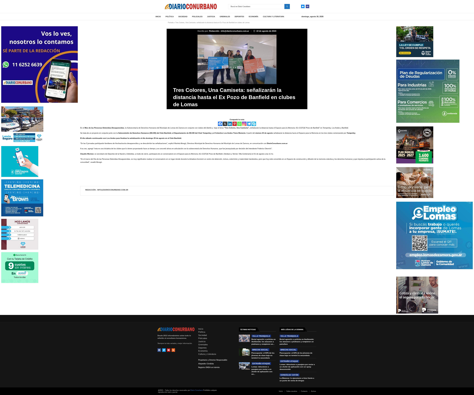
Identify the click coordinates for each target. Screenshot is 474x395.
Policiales (197, 17)
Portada (170, 22)
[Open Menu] (307, 6)
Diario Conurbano (196, 390)
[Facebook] (220, 124)
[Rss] (173, 350)
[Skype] (254, 124)
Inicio (158, 17)
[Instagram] (244, 124)
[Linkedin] (230, 124)
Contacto (304, 391)
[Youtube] (168, 350)
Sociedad (182, 17)
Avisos (313, 391)
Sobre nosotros (291, 391)
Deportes (239, 17)
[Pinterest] (234, 124)
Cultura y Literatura (273, 17)
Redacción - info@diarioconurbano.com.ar (229, 31)
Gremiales (225, 17)
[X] (225, 124)
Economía (253, 17)
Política (170, 17)
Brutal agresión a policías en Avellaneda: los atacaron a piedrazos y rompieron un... (263, 341)
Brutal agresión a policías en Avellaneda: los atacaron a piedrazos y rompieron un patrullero (297, 341)
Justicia (211, 17)
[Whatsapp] (239, 124)
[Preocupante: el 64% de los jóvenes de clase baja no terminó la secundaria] (244, 352)
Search (287, 6)
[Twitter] (164, 350)
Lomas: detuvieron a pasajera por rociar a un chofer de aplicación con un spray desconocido (297, 366)
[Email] (303, 6)
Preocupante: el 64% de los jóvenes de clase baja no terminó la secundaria (262, 355)
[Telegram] (249, 124)
